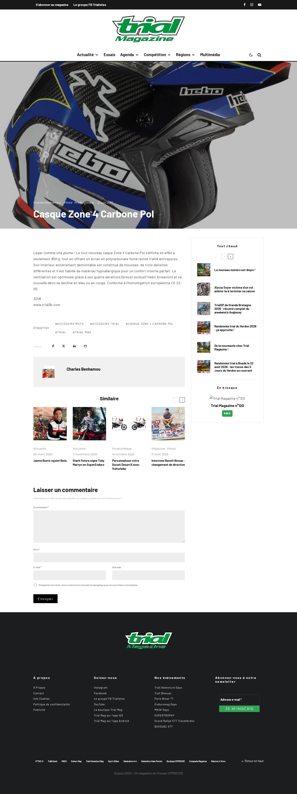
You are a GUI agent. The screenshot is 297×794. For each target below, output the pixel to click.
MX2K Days (162, 709)
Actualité (85, 54)
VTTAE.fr (39, 761)
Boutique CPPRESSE (176, 761)
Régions (183, 54)
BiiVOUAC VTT (164, 726)
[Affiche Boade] (203, 327)
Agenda (127, 54)
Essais (109, 54)
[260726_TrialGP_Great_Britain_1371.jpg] (203, 289)
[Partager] (53, 346)
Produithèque (84, 202)
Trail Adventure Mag (95, 761)
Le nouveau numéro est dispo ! (234, 270)
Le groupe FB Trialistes (89, 4)
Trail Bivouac (163, 693)
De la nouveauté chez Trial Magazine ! (231, 347)
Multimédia (210, 54)
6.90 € (227, 413)
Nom (36, 549)
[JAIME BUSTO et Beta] (50, 423)
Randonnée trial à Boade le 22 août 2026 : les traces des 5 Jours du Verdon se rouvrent (233, 366)
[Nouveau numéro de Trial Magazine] (203, 347)
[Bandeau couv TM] (203, 269)
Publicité (39, 709)
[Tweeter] (63, 346)
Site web (116, 567)
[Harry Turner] (203, 308)
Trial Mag (83, 332)
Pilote (68, 202)
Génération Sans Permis (151, 761)
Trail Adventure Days (168, 687)
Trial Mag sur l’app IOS (108, 715)
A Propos (39, 687)
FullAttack (52, 761)
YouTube (99, 704)
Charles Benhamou (46, 202)
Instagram (100, 687)
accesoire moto (70, 323)
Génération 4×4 (130, 761)
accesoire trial (105, 323)
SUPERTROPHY (164, 715)
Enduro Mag (76, 761)
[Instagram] (252, 4)
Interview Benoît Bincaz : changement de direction (168, 462)
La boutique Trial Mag (108, 709)
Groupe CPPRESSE (170, 773)
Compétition (155, 54)
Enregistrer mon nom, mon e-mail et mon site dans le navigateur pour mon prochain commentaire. (88, 585)
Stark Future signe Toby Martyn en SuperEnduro (88, 462)
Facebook (100, 693)
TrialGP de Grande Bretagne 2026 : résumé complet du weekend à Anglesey (232, 308)
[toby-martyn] (89, 423)
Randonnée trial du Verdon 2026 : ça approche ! (235, 328)
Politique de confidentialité (51, 704)
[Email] (85, 346)
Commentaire (41, 507)
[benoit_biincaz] (168, 423)
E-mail (37, 567)
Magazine (158, 448)
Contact (38, 693)
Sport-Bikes (113, 761)
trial (61, 332)
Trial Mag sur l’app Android (111, 720)
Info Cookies (41, 698)
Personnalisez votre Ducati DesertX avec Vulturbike (125, 464)
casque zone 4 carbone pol (151, 323)
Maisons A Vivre (218, 761)
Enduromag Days (166, 704)
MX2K (64, 761)
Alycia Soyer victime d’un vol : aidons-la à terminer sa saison (234, 289)
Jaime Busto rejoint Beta (50, 460)
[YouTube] (260, 4)
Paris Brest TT (164, 698)
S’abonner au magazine (52, 4)
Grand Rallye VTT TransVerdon (175, 720)
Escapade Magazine (198, 761)
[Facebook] (244, 4)
